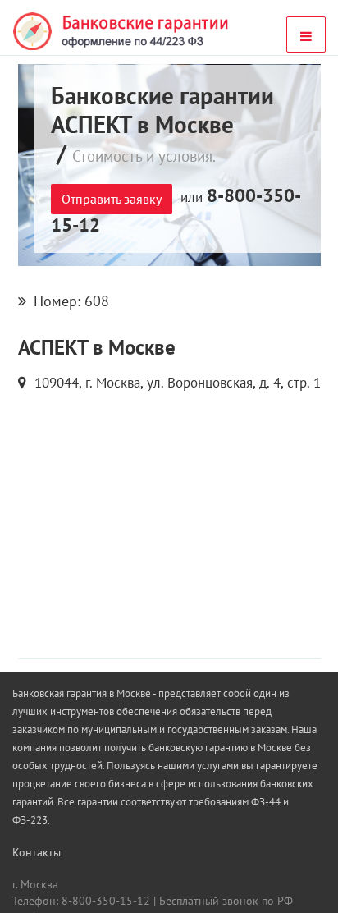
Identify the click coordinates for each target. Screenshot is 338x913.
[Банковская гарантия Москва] (122, 31)
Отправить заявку (112, 198)
